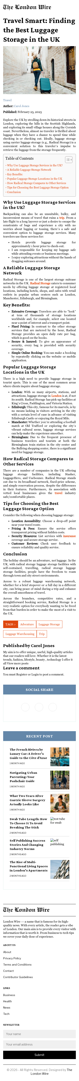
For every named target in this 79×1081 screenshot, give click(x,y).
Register (21, 674)
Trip (42, 634)
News (6, 1007)
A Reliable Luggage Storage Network (29, 169)
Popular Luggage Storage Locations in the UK (34, 178)
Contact (8, 970)
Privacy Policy (12, 958)
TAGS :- (10, 624)
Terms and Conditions (17, 964)
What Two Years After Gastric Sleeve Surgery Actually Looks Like (27, 800)
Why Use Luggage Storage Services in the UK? (35, 165)
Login (35, 674)
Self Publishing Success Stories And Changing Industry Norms (27, 845)
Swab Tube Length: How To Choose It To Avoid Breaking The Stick (28, 823)
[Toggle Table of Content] (66, 159)
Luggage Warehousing (19, 634)
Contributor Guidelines (18, 977)
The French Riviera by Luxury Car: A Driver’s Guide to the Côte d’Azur (28, 754)
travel (58, 493)
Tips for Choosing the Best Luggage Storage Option (38, 187)
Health (7, 1001)
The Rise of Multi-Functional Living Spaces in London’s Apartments (29, 866)
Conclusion (14, 192)
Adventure (27, 624)
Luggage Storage (49, 624)
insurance (69, 536)
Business (9, 995)
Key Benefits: (15, 174)
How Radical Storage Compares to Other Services (36, 183)
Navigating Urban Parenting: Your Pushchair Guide (23, 777)
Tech (6, 1013)
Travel (7, 100)
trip (61, 217)
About (7, 952)
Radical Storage (40, 283)
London (56, 395)
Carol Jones (21, 106)
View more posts (17, 663)
